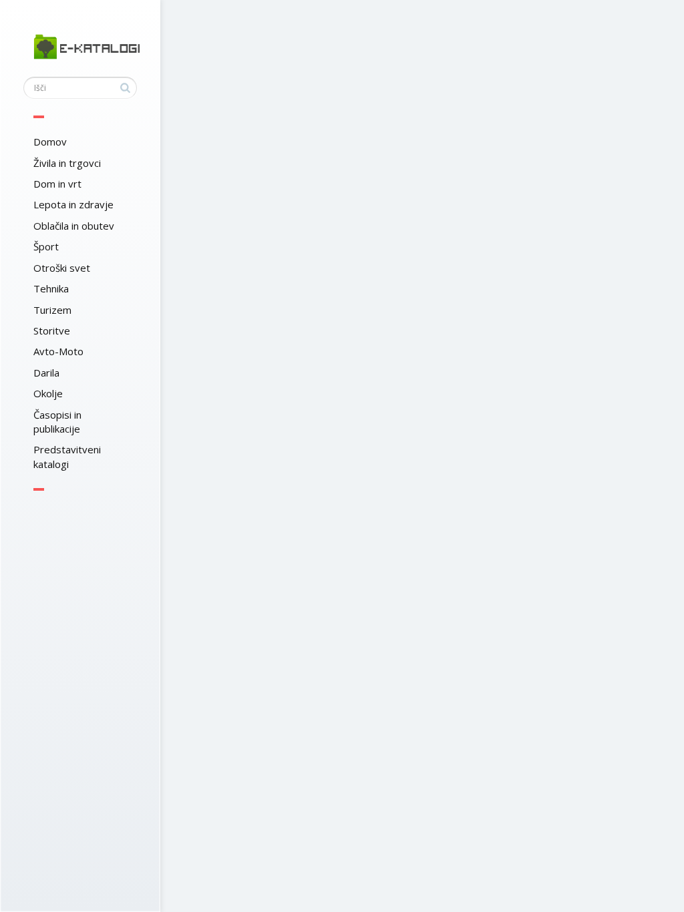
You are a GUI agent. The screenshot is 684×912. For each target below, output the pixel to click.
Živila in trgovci (67, 163)
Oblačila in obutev (73, 225)
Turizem (52, 309)
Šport (46, 246)
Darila (46, 372)
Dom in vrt (57, 183)
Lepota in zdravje (73, 204)
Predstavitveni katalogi (67, 456)
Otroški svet (61, 267)
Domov (50, 141)
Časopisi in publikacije (57, 421)
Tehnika (51, 288)
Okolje (48, 393)
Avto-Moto (58, 351)
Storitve (51, 330)
